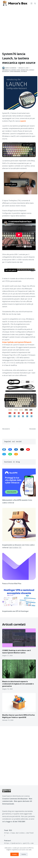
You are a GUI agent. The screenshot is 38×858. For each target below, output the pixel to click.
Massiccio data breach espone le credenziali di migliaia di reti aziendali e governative (18, 683)
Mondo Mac (25, 70)
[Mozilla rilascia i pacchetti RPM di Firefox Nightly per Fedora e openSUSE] (19, 702)
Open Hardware (15, 71)
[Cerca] (35, 3)
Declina (24, 854)
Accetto (14, 854)
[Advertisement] (19, 27)
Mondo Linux (15, 70)
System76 (24, 71)
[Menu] (31, 3)
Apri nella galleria (28, 145)
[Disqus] (19, 754)
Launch (23, 121)
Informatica (6, 70)
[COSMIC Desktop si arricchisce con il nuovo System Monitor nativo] (19, 637)
